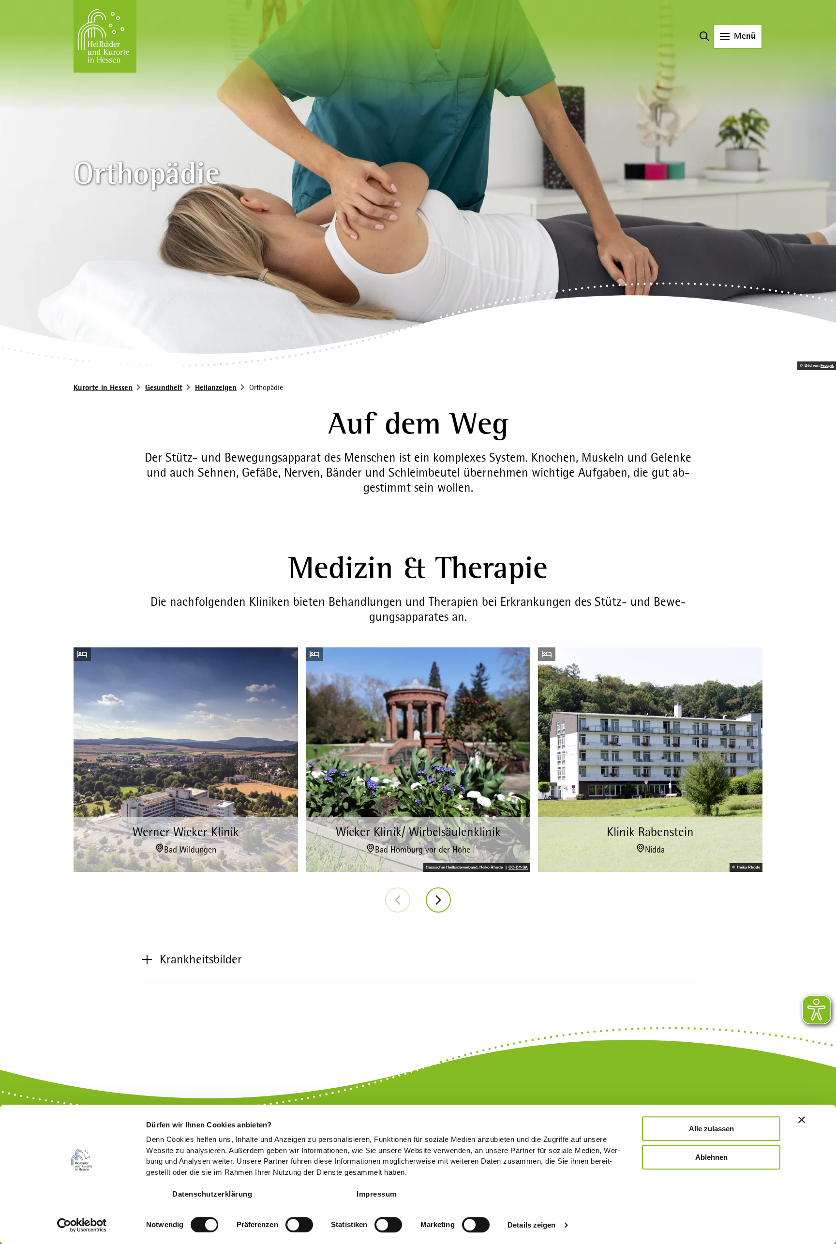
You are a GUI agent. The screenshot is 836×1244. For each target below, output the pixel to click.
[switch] (299, 1224)
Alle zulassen (711, 1128)
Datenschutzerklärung (212, 1194)
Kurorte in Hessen (103, 387)
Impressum (377, 1194)
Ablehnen (711, 1157)
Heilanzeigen (216, 387)
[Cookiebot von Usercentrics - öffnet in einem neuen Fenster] (82, 1225)
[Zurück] (397, 900)
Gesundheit (163, 387)
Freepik (827, 366)
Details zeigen (531, 1225)
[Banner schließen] (801, 1119)
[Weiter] (438, 900)
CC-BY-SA (518, 867)
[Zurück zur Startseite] (105, 36)
